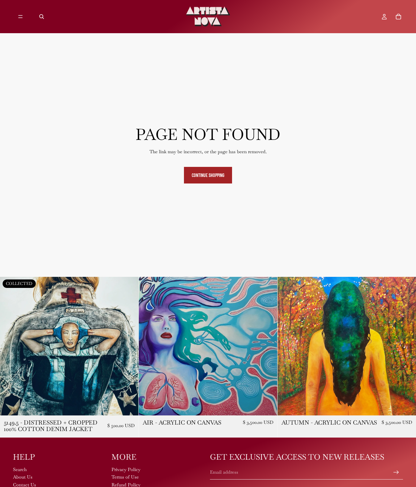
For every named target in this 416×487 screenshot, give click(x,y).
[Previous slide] (10, 346)
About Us (22, 477)
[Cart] (398, 16)
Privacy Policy (125, 469)
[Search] (41, 16)
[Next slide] (128, 346)
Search (20, 469)
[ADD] (267, 405)
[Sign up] (396, 472)
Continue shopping (208, 175)
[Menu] (20, 16)
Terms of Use (125, 477)
